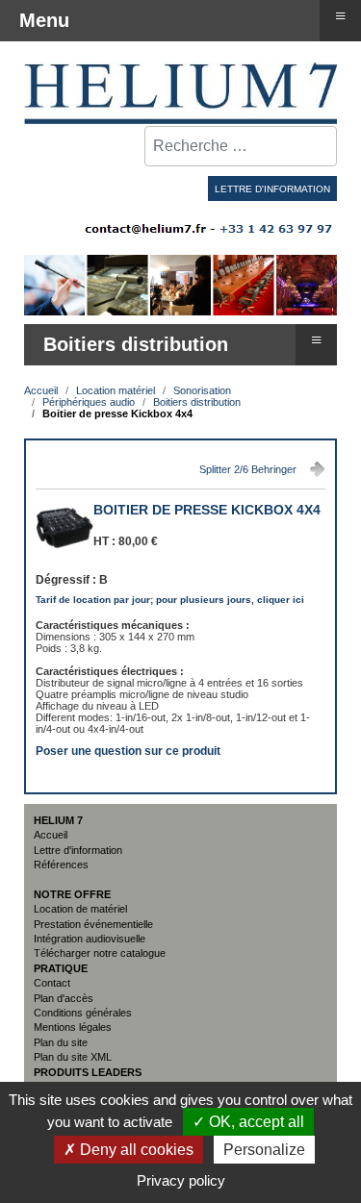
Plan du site (61, 1042)
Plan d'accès (63, 998)
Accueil (50, 834)
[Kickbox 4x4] (64, 553)
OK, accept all (254, 1122)
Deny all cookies (134, 1149)
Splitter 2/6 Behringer (248, 469)
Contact (52, 983)
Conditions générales (83, 1012)
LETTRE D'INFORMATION (272, 189)
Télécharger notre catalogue (100, 953)
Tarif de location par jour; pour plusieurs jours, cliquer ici (170, 599)
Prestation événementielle (93, 924)
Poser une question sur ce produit (128, 749)
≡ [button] (316, 339)
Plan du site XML (73, 1057)
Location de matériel (80, 909)
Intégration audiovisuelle (89, 938)
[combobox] (240, 146)
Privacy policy (181, 1180)
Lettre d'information (78, 850)
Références (61, 864)
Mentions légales (73, 1027)
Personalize (264, 1149)
